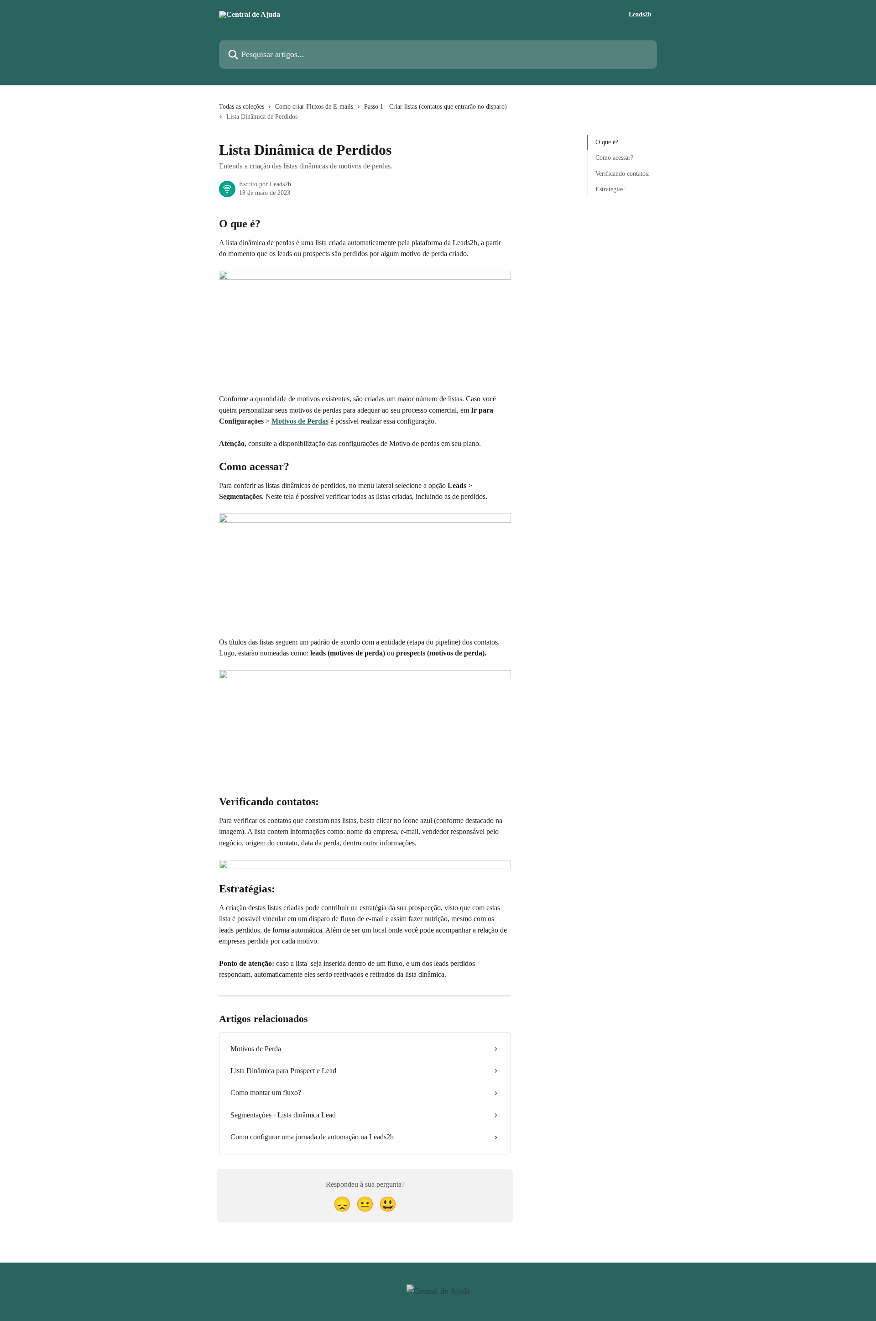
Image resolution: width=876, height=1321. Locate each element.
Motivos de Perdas (299, 421)
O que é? (606, 142)
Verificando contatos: (622, 173)
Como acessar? (614, 157)
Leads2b (640, 14)
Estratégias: (610, 189)
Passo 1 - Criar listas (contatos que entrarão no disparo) (435, 106)
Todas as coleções (241, 106)
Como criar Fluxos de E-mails (314, 106)
